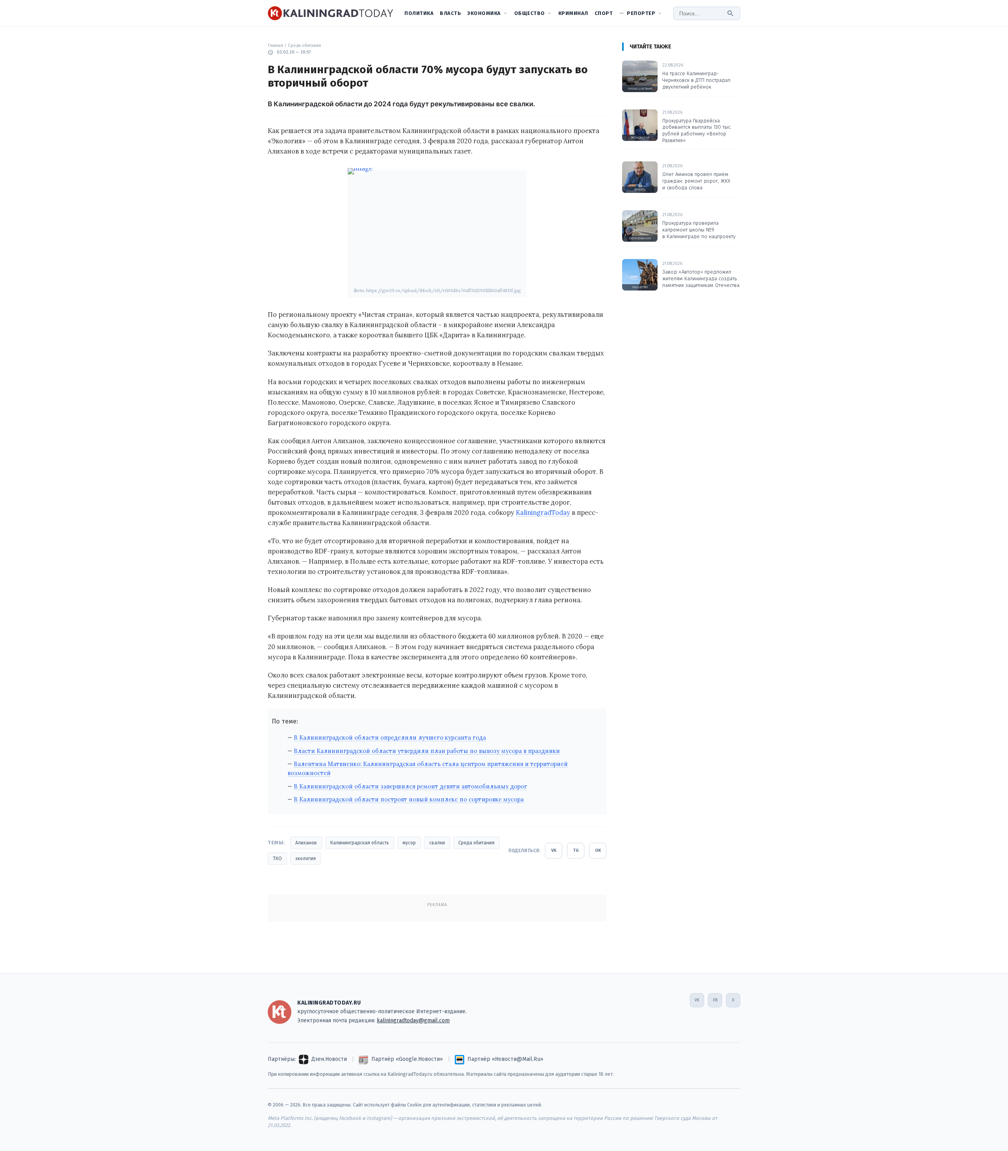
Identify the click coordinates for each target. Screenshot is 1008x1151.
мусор (409, 843)
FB (715, 1000)
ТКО (277, 858)
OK (598, 850)
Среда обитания (304, 45)
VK (553, 850)
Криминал (573, 13)
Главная (275, 45)
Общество (529, 13)
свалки (437, 843)
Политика (419, 13)
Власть (450, 13)
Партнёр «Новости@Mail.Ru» (505, 1059)
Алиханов (306, 843)
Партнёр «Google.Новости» (407, 1059)
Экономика (484, 13)
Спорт (604, 13)
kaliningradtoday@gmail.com (413, 1020)
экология (305, 858)
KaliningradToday (543, 512)
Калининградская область (359, 843)
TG (576, 850)
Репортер (641, 13)
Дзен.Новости (329, 1059)
